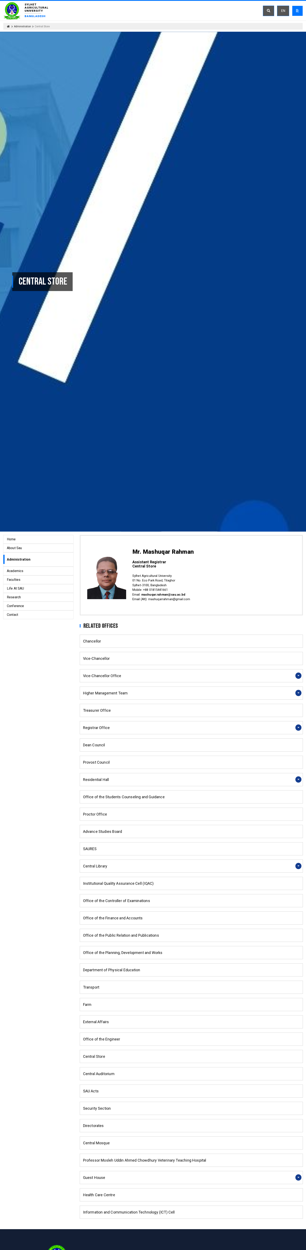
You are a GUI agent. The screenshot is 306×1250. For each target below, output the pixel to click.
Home (11, 539)
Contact (12, 615)
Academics (15, 571)
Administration (22, 26)
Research (14, 597)
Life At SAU (15, 588)
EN (283, 11)
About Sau (14, 548)
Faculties (13, 580)
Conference (15, 606)
